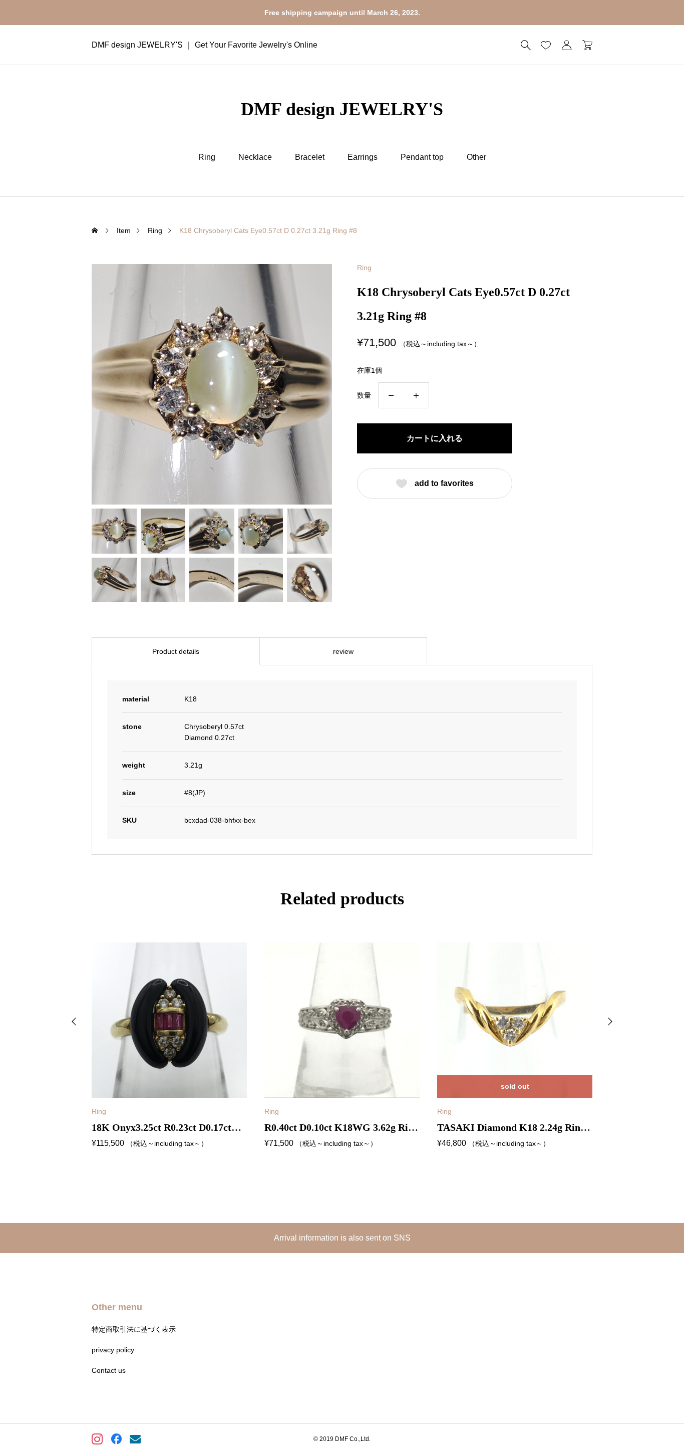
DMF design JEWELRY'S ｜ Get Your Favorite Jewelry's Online (204, 45)
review (343, 651)
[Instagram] (98, 1440)
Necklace (255, 157)
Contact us (109, 1370)
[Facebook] (117, 1440)
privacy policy (113, 1350)
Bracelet (309, 157)
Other (476, 157)
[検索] (526, 45)
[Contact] (136, 1440)
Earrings (363, 157)
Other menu (117, 1307)
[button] (74, 1021)
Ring (206, 157)
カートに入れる (435, 438)
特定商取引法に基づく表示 (134, 1329)
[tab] (175, 651)
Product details (175, 651)
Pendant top (422, 157)
